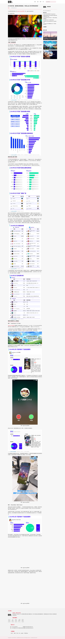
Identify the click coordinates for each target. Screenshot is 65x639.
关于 (43, 1)
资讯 (35, 1)
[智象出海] (10, 2)
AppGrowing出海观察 (20, 11)
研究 (40, 1)
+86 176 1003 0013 (15, 626)
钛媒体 (15, 633)
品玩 (19, 633)
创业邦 (12, 633)
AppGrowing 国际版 (11, 325)
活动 (38, 1)
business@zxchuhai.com (29, 626)
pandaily (22, 633)
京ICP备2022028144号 (34, 637)
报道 (8, 7)
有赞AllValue (26, 633)
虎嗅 (17, 633)
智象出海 (49, 6)
